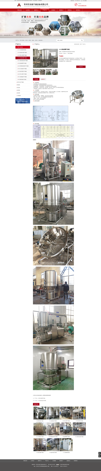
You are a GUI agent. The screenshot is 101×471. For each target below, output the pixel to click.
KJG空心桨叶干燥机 (22, 74)
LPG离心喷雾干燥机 (22, 55)
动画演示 (43, 79)
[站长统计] (57, 464)
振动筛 (18, 92)
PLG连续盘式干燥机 (22, 76)
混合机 (18, 87)
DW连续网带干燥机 (22, 63)
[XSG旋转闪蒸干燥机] (53, 444)
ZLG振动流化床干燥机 (23, 60)
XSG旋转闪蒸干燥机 (22, 52)
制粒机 (18, 84)
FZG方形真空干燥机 (22, 68)
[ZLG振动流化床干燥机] (79, 428)
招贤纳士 (70, 10)
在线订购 (81, 66)
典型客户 (61, 10)
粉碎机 (18, 90)
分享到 (34, 395)
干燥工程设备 (20, 47)
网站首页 (19, 10)
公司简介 (32, 460)
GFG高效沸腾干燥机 (22, 57)
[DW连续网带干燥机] (66, 428)
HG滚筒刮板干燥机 (22, 79)
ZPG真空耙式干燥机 (22, 71)
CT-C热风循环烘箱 (22, 49)
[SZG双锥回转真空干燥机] (53, 428)
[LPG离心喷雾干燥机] (39, 444)
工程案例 (53, 10)
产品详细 (36, 79)
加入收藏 (84, 0)
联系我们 (78, 10)
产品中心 (45, 10)
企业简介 (28, 10)
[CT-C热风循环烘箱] (66, 444)
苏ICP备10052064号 (51, 464)
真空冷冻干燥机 (20, 82)
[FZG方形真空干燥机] (39, 428)
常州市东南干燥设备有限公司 (18, 5)
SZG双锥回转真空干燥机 (53, 436)
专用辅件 (19, 95)
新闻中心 (36, 10)
